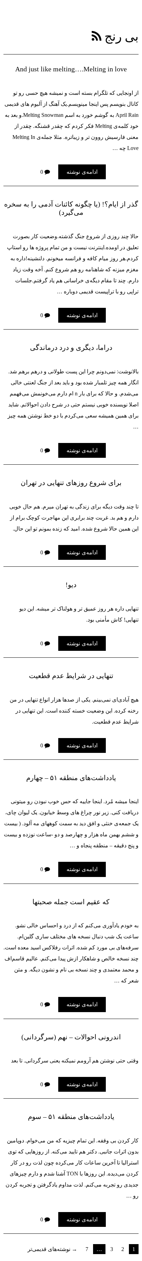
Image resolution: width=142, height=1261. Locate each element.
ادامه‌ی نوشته (82, 171)
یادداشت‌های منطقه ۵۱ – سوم (71, 1116)
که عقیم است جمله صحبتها (71, 901)
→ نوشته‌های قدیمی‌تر (52, 1249)
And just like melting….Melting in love (71, 68)
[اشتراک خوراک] (96, 36)
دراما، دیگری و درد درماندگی (71, 347)
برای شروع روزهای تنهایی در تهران (71, 482)
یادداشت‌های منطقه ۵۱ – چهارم (71, 777)
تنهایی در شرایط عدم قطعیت (71, 675)
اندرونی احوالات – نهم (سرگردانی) (71, 1036)
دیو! (71, 584)
